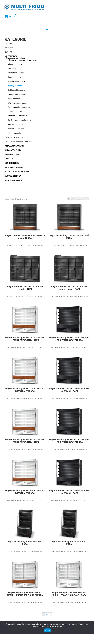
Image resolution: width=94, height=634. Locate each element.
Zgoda (47, 630)
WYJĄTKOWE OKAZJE (13, 180)
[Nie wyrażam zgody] (91, 627)
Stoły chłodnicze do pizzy (18, 103)
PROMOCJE (9, 43)
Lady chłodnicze (14, 77)
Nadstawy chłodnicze (16, 81)
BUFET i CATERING (12, 154)
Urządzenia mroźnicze (15, 137)
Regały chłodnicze (16, 86)
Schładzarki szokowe (16, 90)
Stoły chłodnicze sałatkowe (19, 107)
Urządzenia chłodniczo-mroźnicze (19, 141)
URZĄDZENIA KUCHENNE (14, 146)
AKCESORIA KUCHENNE (14, 167)
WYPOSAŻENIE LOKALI (14, 150)
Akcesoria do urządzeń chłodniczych (22, 60)
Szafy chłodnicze (15, 111)
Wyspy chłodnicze (15, 133)
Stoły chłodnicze (15, 98)
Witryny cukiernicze (16, 128)
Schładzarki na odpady (17, 94)
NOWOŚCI (8, 52)
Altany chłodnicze (15, 64)
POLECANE (9, 47)
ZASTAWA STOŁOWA (13, 176)
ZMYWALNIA (10, 159)
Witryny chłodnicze (15, 124)
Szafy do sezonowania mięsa (19, 120)
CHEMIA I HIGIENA (12, 163)
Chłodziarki (12, 68)
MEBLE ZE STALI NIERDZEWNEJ (17, 171)
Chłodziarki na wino (16, 73)
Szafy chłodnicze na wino (18, 116)
